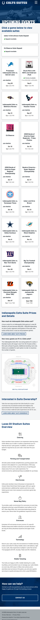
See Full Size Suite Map (20, 389)
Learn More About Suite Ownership (15, 413)
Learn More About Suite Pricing (14, 334)
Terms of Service (6, 614)
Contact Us (20, 598)
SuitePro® (11, 617)
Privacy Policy (16, 614)
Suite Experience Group (23, 617)
